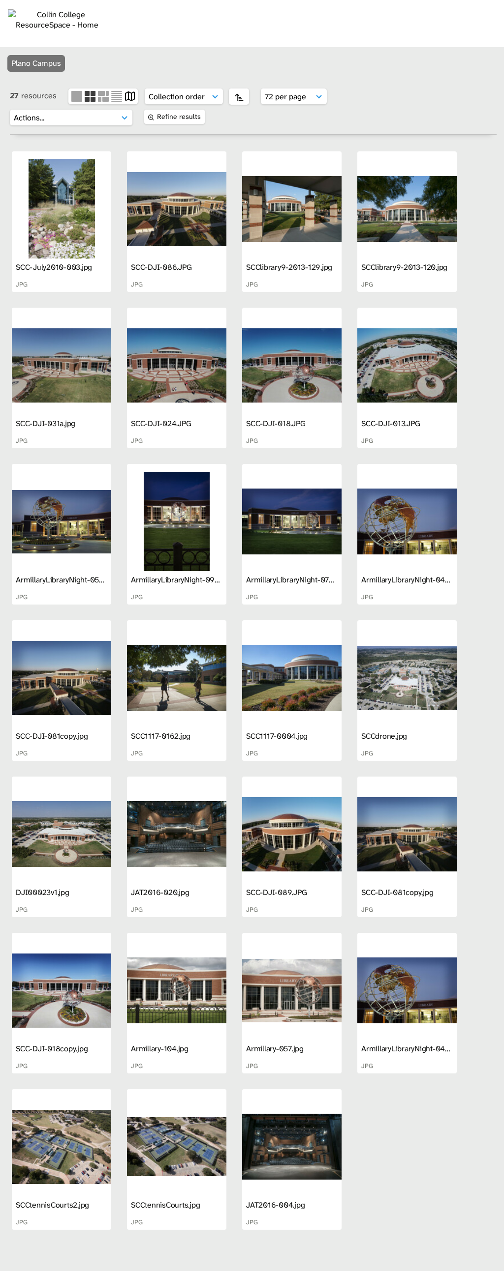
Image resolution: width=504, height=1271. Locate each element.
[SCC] (61, 521)
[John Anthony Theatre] (176, 834)
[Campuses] (61, 209)
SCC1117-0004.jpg (277, 736)
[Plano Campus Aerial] (176, 209)
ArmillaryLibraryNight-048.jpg (411, 580)
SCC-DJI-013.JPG (390, 423)
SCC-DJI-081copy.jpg (52, 736)
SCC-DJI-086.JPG (161, 267)
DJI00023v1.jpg (42, 892)
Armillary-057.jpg (275, 1048)
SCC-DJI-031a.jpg (45, 423)
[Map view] (130, 95)
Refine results (179, 116)
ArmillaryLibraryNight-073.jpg (295, 580)
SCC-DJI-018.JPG (275, 423)
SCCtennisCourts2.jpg (52, 1205)
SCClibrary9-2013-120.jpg (404, 267)
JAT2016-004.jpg (275, 1205)
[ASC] (239, 96)
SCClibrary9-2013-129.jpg (289, 267)
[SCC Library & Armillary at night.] (176, 521)
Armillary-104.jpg (160, 1048)
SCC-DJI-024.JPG (161, 423)
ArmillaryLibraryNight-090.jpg (181, 580)
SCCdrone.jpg (384, 736)
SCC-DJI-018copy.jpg (52, 1048)
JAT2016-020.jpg (160, 892)
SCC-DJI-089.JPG (276, 892)
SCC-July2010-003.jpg (54, 267)
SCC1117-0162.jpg (160, 736)
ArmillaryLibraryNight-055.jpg (65, 580)
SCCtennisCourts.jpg (165, 1205)
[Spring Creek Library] (292, 209)
